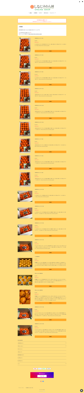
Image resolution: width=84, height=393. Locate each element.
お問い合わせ (46, 12)
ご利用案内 (35, 12)
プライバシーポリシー (21, 387)
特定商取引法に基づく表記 (29, 387)
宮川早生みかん (20, 360)
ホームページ (52, 12)
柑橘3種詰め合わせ (21, 354)
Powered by (41, 391)
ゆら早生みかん (20, 357)
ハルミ (19, 363)
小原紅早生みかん (20, 343)
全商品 (31, 12)
